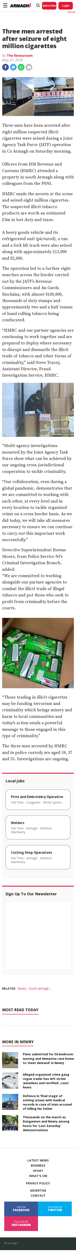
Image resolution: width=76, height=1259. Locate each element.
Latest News (38, 1160)
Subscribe (49, 5)
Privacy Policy (38, 1183)
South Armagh (39, 988)
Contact (38, 1195)
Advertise (38, 1190)
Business (38, 1165)
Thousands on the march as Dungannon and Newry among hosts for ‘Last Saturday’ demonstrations (46, 1123)
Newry (22, 988)
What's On (38, 1175)
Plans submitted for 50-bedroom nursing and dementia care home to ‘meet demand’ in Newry (48, 1058)
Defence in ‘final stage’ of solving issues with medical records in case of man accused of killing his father (47, 1102)
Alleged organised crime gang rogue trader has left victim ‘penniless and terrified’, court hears (46, 1080)
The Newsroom (20, 55)
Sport (38, 1170)
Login (65, 5)
